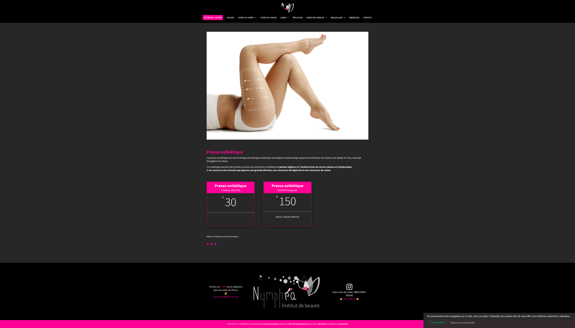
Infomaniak (343, 324)
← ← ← (212, 243)
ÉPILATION (297, 17)
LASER (283, 17)
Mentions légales (271, 324)
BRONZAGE (354, 17)
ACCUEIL (230, 17)
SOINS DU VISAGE (269, 17)
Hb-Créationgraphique (298, 324)
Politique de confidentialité (462, 322)
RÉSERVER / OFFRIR (212, 17)
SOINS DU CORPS (246, 17)
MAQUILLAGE (337, 17)
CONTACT (367, 17)
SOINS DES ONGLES (315, 17)
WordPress (322, 324)
